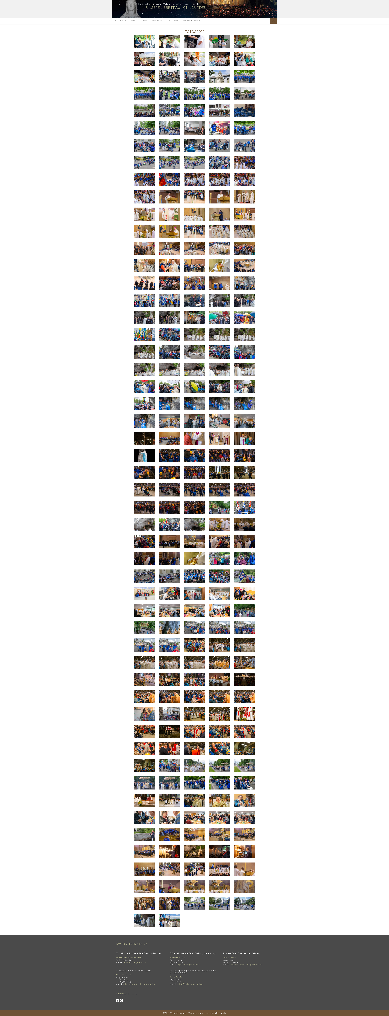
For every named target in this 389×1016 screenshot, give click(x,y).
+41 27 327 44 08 (123, 982)
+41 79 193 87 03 (177, 982)
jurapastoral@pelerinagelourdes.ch (246, 965)
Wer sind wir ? (157, 21)
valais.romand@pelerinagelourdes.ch (140, 984)
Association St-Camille (215, 1013)
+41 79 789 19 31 (123, 980)
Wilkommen (120, 21)
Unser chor (173, 21)
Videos (144, 21)
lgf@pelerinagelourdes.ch (188, 965)
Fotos (132, 21)
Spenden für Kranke (191, 21)
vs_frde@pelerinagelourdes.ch (190, 984)
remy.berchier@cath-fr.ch (134, 962)
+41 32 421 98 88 (230, 962)
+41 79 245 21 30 (177, 962)
